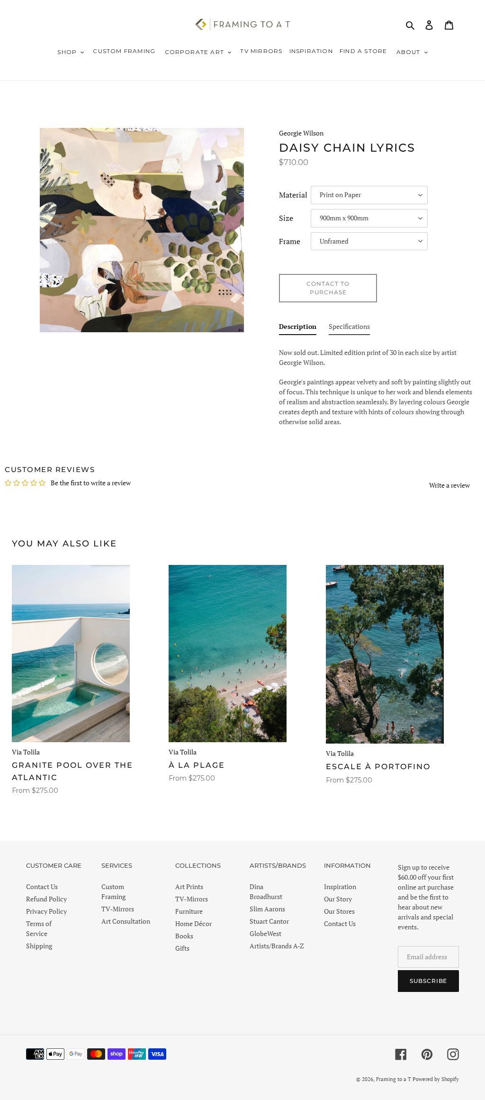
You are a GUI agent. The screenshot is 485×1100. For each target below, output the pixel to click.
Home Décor (193, 923)
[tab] (297, 328)
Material (293, 195)
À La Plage (197, 765)
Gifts (182, 948)
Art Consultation (125, 921)
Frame (289, 241)
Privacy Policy (46, 911)
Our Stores (339, 911)
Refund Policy (46, 898)
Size (286, 218)
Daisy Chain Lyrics (347, 148)
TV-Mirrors (117, 908)
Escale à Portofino (378, 766)
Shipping (39, 945)
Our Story (338, 898)
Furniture (189, 911)
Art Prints (189, 886)
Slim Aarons (267, 908)
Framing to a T (393, 1079)
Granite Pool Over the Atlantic (72, 771)
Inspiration (340, 886)
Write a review (449, 485)
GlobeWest (265, 933)
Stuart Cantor (269, 921)
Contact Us (42, 886)
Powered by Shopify (436, 1079)
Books (184, 935)
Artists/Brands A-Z (277, 945)
